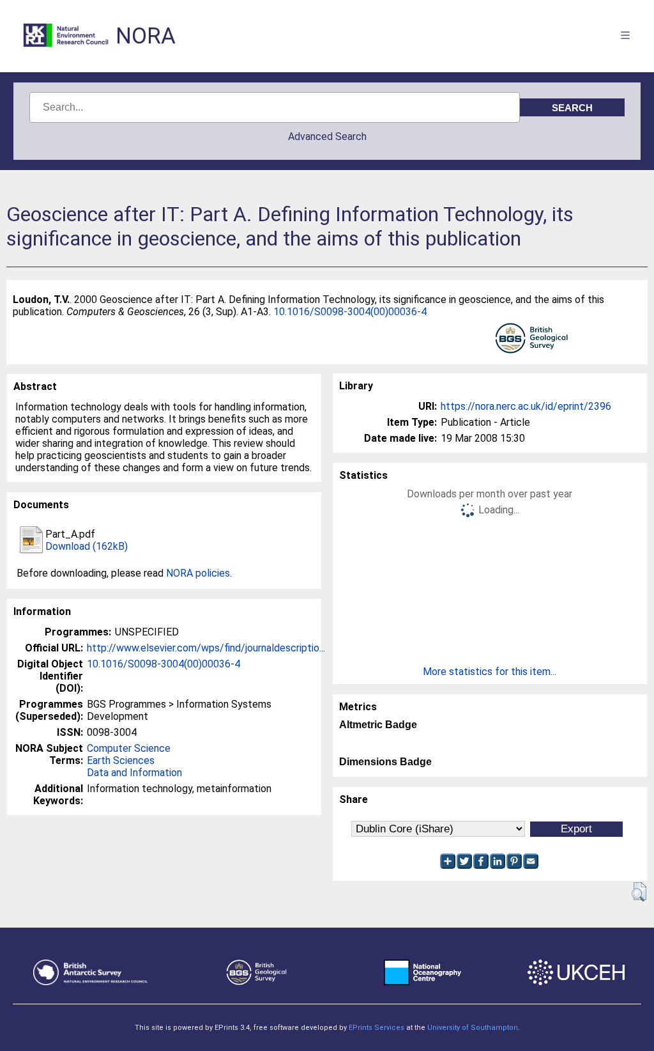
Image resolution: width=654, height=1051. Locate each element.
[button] (639, 891)
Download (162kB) (86, 546)
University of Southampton (472, 1028)
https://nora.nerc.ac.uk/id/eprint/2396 (526, 406)
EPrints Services (376, 1028)
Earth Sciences (121, 760)
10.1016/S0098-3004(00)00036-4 (350, 312)
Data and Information (134, 773)
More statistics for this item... (489, 672)
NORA (146, 36)
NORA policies (198, 573)
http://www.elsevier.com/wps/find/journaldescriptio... (206, 648)
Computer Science (129, 748)
